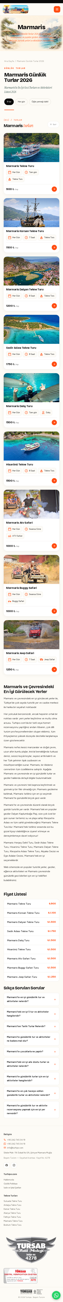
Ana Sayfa (9, 61)
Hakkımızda (9, 1180)
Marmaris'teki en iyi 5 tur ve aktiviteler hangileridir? (28, 1013)
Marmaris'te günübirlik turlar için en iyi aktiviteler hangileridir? (28, 1078)
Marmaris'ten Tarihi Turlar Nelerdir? (26, 1026)
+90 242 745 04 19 (16, 1140)
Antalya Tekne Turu (12, 1205)
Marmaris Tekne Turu (13, 1221)
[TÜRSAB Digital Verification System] (20, 1275)
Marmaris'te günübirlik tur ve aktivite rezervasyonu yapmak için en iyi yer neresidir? (27, 1109)
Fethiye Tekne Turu (12, 1217)
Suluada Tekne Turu (13, 1201)
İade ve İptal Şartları (12, 1188)
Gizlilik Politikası (10, 1184)
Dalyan (47, 846)
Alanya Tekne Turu (12, 1213)
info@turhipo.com (15, 1148)
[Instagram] (14, 1165)
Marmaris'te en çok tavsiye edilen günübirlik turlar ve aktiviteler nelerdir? (28, 1093)
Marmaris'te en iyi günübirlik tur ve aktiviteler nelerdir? (26, 999)
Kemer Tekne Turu (12, 1209)
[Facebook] (6, 1165)
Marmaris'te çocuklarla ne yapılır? (25, 1051)
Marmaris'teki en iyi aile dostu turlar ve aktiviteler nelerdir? (28, 1064)
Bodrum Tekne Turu (12, 1225)
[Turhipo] (15, 9)
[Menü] (57, 9)
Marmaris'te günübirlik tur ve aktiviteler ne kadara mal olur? (28, 1039)
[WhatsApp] (56, 1295)
